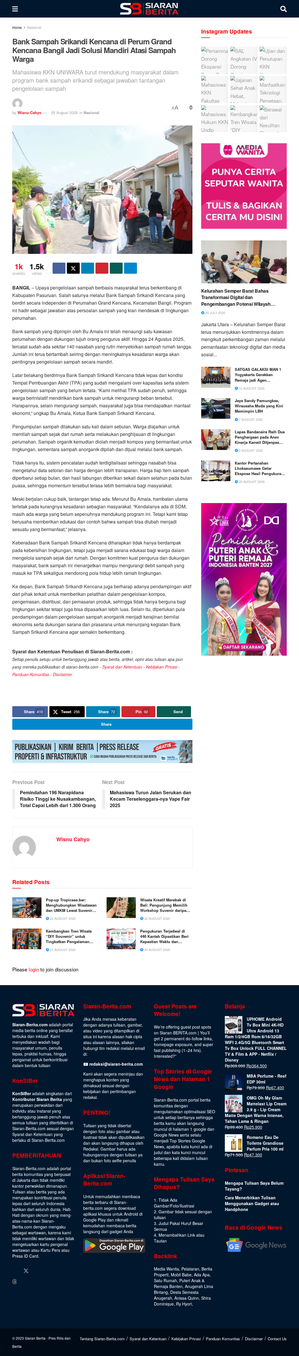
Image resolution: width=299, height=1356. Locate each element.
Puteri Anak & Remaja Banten (179, 1283)
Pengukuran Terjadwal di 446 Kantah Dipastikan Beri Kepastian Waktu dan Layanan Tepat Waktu (164, 937)
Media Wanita (166, 1269)
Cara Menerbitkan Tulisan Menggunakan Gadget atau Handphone (252, 1203)
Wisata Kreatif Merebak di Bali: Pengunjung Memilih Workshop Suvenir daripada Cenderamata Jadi (165, 905)
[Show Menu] (15, 9)
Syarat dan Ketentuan (122, 667)
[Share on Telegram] (130, 268)
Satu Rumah (165, 1280)
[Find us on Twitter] (26, 1271)
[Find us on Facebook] (15, 1271)
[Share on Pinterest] (101, 268)
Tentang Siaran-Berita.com (102, 1338)
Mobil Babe (181, 1275)
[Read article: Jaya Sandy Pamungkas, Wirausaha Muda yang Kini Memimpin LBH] (215, 408)
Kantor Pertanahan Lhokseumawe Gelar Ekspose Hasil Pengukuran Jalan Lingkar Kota (259, 468)
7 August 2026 (250, 419)
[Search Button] (283, 9)
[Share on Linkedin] (87, 268)
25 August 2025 (64, 112)
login (34, 969)
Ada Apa (202, 1275)
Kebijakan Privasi (161, 667)
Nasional (34, 27)
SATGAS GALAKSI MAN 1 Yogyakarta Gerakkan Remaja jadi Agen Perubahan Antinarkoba (258, 375)
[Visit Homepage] (149, 9)
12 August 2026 (251, 388)
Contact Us (277, 1338)
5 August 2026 (250, 450)
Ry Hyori (184, 1304)
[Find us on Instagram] (37, 1271)
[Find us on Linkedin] (48, 1271)
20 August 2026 (156, 949)
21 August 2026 (62, 949)
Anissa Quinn (186, 1298)
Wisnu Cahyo (29, 112)
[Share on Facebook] (59, 268)
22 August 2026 (62, 918)
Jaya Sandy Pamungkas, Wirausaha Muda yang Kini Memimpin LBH (259, 406)
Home (17, 27)
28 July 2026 (214, 312)
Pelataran (190, 1269)
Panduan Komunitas (30, 674)
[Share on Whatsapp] (116, 268)
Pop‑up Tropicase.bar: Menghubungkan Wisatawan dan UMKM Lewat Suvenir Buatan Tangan (71, 905)
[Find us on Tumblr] (59, 1271)
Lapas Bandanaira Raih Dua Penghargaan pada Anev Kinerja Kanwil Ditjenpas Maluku (260, 437)
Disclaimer (62, 674)
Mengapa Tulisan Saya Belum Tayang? (254, 1186)
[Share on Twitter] (73, 268)
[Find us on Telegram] (25, 1282)
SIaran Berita (35, 1338)
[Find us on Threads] (14, 1281)
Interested (163, 1056)
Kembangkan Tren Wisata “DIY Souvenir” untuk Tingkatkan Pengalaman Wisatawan (69, 937)
